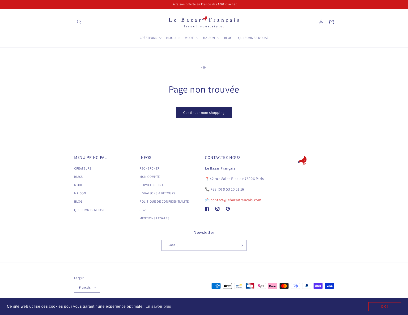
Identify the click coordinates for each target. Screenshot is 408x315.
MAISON (80, 193)
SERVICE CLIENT (151, 185)
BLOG (78, 201)
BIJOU (79, 177)
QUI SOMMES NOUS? (89, 210)
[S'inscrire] (241, 245)
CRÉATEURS (82, 168)
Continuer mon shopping (204, 112)
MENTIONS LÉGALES (155, 218)
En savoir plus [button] (158, 306)
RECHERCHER (150, 168)
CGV (143, 210)
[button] (79, 22)
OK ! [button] (384, 306)
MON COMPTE (150, 177)
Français (84, 287)
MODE (78, 185)
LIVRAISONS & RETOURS (157, 193)
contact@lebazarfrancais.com (236, 199)
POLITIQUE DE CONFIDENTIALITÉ (164, 201)
